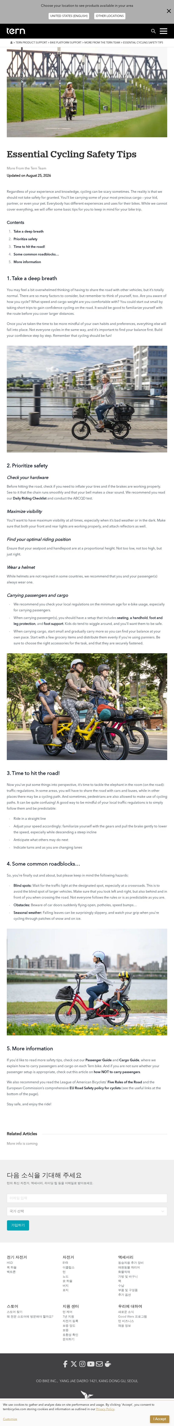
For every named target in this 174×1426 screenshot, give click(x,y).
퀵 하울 (12, 1267)
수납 (121, 1285)
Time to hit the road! (29, 247)
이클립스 (68, 1267)
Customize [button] (10, 1419)
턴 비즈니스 (126, 1321)
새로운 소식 (126, 1312)
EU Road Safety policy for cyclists (95, 1088)
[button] (163, 31)
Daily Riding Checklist (29, 498)
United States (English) (68, 16)
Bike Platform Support (65, 43)
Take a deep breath (29, 231)
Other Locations (110, 16)
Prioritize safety (25, 239)
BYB (65, 1262)
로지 (66, 1290)
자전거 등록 (70, 1321)
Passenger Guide (99, 1060)
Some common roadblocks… (36, 254)
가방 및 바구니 (128, 1276)
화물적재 (124, 1272)
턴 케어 (67, 1312)
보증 (66, 1330)
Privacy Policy (105, 1409)
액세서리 (125, 1257)
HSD (10, 1262)
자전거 (68, 1257)
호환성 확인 (70, 1334)
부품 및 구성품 (128, 1290)
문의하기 (68, 1339)
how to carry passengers (117, 1072)
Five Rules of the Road (125, 1082)
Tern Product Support (31, 43)
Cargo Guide (129, 1060)
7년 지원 (68, 1316)
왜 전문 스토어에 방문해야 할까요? (30, 1316)
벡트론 (11, 1272)
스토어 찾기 (14, 1312)
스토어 (12, 1306)
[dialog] (87, 1413)
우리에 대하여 (130, 1306)
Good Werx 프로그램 (132, 1316)
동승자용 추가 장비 (131, 1262)
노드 (66, 1276)
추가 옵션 (124, 1294)
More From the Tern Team (102, 43)
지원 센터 (71, 1306)
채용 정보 (124, 1325)
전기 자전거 (17, 1257)
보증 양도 (69, 1325)
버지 (66, 1285)
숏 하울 (67, 1281)
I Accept (159, 1419)
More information (27, 262)
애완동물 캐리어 (129, 1267)
